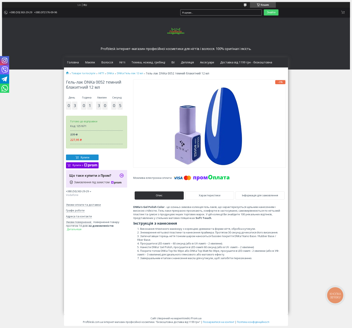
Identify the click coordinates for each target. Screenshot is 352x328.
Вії (173, 62)
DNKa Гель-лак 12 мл (130, 73)
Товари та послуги (83, 73)
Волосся (107, 62)
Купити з (78, 165)
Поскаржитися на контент (218, 322)
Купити (85, 157)
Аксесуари (207, 62)
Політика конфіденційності (253, 322)
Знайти (271, 12)
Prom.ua (196, 318)
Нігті (122, 62)
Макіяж (90, 62)
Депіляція (187, 62)
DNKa (110, 73)
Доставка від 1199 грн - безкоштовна (246, 62)
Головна (73, 62)
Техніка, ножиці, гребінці (148, 62)
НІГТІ (101, 73)
